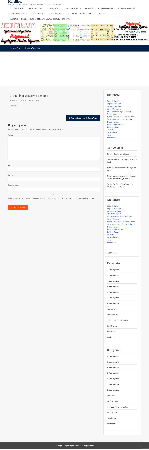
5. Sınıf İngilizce (113, 286)
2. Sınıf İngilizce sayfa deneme (29, 95)
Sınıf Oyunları (112, 326)
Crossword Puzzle (18, 14)
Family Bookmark (55, 14)
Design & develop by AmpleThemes (80, 446)
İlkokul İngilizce (35, 9)
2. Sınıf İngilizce (113, 270)
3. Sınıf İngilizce (113, 275)
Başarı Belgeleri (17, 9)
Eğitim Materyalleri (126, 9)
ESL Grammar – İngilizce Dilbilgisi (80, 14)
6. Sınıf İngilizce (113, 292)
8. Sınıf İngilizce (113, 303)
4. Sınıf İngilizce (113, 281)
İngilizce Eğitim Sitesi (115, 125)
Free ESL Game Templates (117, 320)
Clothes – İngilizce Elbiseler (117, 159)
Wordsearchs (37, 14)
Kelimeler (89, 9)
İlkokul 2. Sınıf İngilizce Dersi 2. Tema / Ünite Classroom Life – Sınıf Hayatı (40, 19)
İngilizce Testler (113, 154)
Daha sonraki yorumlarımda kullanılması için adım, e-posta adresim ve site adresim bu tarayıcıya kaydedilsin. (51, 198)
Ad (10, 165)
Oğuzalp (126, 154)
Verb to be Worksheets (116, 168)
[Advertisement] (74, 69)
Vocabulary (111, 332)
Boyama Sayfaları (105, 9)
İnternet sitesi (13, 185)
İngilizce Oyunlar (73, 9)
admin (24, 100)
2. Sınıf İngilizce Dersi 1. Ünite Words (83, 118)
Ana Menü (111, 309)
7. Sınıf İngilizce (113, 298)
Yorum (11, 135)
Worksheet (111, 337)
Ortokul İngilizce (54, 9)
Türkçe (102, 14)
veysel (127, 179)
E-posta (12, 175)
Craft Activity (112, 315)
